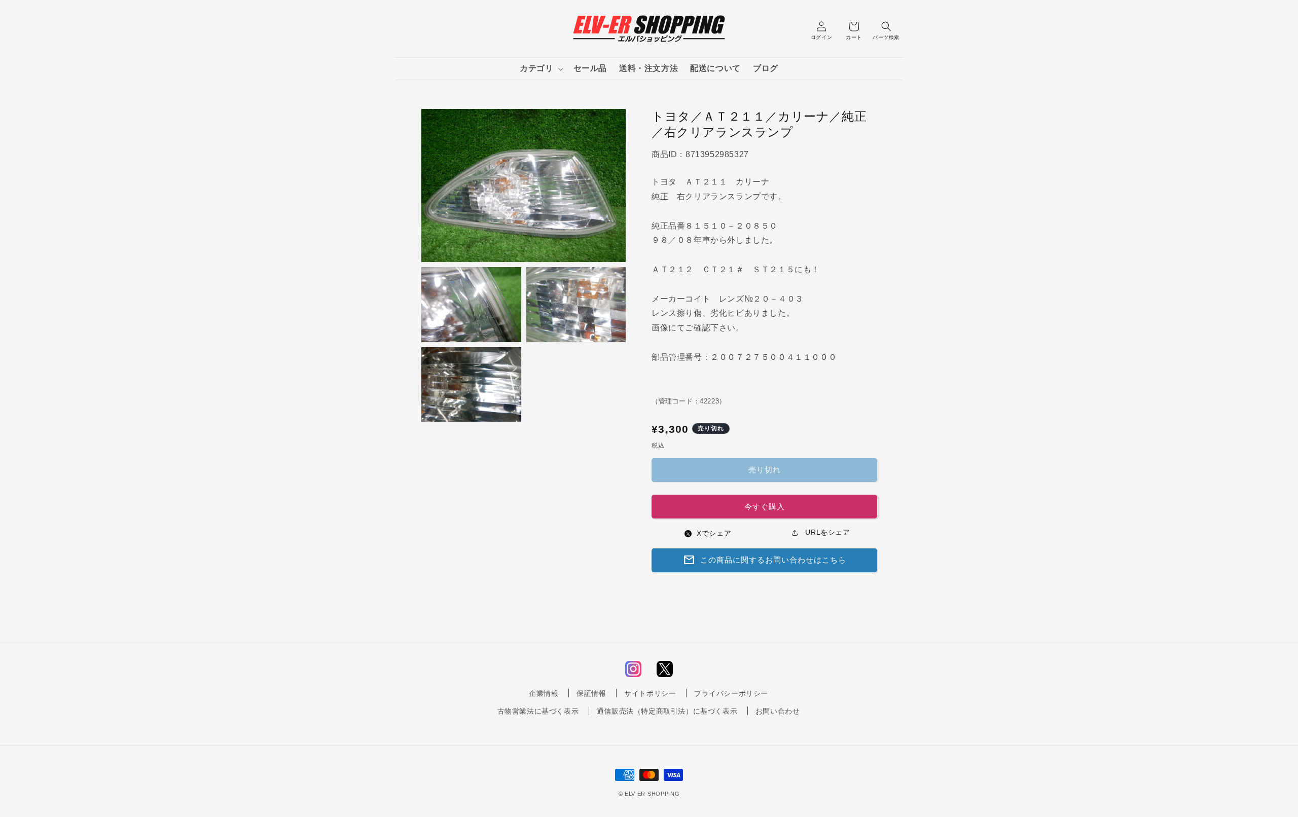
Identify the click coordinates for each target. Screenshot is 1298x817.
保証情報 (591, 693)
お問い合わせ (777, 711)
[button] (540, 68)
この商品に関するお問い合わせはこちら (764, 560)
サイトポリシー (650, 693)
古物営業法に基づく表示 (538, 711)
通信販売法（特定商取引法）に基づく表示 (667, 711)
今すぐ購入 (764, 506)
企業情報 (543, 693)
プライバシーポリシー (731, 693)
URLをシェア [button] (826, 532)
